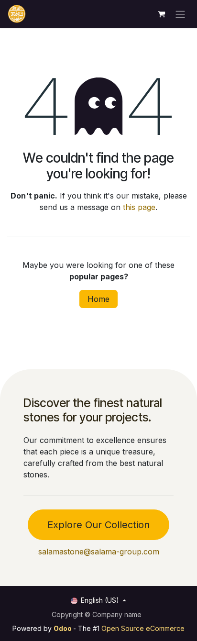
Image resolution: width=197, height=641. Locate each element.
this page (139, 207)
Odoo (63, 628)
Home (98, 299)
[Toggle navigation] (180, 14)
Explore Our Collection (98, 524)
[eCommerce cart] (161, 13)
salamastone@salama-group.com (98, 551)
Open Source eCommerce (143, 628)
